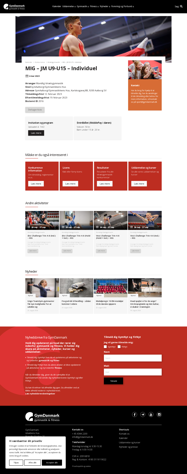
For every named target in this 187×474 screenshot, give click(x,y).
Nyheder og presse (128, 446)
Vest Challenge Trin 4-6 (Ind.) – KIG (144, 236)
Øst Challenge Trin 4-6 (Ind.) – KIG (42, 236)
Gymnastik (82, 6)
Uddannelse (68, 6)
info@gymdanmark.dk (82, 436)
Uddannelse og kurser (129, 442)
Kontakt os (124, 433)
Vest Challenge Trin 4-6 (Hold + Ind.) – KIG (107, 236)
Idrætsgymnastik (54, 62)
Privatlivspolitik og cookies (81, 466)
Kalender (56, 6)
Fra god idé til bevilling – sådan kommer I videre (76, 302)
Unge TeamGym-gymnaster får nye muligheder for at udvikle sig (41, 304)
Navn (107, 351)
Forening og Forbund (121, 6)
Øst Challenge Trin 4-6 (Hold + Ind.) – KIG (76, 236)
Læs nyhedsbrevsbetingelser (40, 393)
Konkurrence (40, 62)
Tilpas (16, 462)
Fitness (93, 6)
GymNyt (111, 346)
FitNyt (124, 346)
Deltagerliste (35, 109)
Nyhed (30, 295)
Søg (177, 6)
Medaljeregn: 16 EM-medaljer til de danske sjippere (109, 302)
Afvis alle (32, 462)
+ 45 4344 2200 (79, 433)
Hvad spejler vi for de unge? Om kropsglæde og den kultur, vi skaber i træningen (144, 304)
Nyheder (104, 6)
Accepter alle (52, 462)
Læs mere (36, 132)
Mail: (107, 365)
